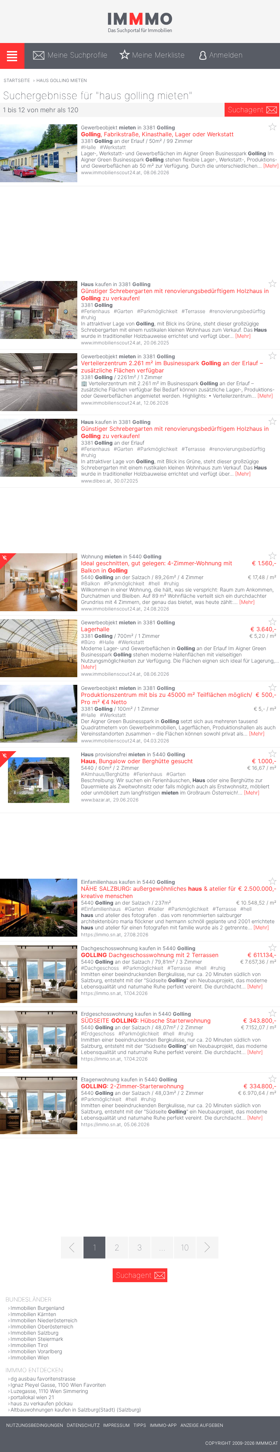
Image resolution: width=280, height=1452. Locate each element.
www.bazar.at (95, 800)
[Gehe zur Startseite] (140, 32)
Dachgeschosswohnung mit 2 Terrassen (149, 955)
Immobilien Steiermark (37, 1339)
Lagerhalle (95, 629)
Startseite (17, 80)
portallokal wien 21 (32, 1397)
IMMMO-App (163, 1425)
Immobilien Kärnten (33, 1314)
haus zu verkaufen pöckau (42, 1403)
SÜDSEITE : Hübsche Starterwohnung (146, 1020)
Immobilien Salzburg (34, 1333)
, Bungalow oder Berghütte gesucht (137, 761)
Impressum (116, 1425)
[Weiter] (207, 1247)
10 (185, 1247)
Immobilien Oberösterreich (42, 1326)
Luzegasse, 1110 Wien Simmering (49, 1391)
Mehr (271, 166)
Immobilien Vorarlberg (36, 1351)
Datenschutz (83, 1425)
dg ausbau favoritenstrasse (43, 1378)
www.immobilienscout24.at (111, 172)
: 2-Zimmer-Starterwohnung (132, 1086)
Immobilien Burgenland (38, 1308)
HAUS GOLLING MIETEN (61, 80)
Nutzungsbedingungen (34, 1425)
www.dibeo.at (96, 481)
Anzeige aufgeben (201, 1425)
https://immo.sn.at (101, 934)
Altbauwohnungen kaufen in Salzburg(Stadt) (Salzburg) (76, 1409)
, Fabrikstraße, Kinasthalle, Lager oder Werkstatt (157, 134)
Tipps (139, 1425)
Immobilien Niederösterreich (44, 1320)
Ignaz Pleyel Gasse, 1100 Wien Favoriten (58, 1385)
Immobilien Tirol (29, 1345)
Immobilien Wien (30, 1357)
